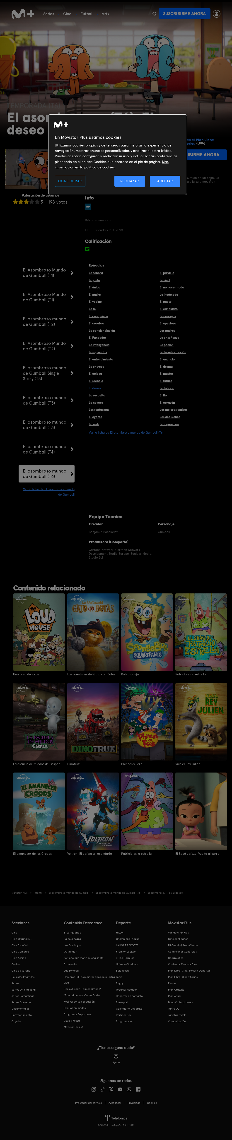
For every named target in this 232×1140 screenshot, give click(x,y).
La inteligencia (99, 345)
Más (105, 14)
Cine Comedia (20, 951)
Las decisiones (170, 417)
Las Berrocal (71, 970)
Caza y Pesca (72, 1020)
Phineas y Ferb (131, 764)
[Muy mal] (15, 201)
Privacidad (134, 1102)
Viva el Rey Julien (187, 764)
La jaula (94, 280)
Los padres (167, 330)
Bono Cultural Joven (180, 1002)
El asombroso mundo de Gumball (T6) (44, 473)
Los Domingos (72, 945)
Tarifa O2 (173, 1008)
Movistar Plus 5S (73, 1027)
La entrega (96, 366)
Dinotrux (73, 764)
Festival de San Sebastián (79, 1001)
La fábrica (167, 388)
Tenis (119, 977)
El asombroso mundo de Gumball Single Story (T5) (44, 373)
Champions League (128, 939)
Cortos (16, 964)
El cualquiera (98, 316)
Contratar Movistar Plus (182, 964)
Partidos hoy (123, 1015)
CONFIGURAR (70, 181)
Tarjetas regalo (177, 1015)
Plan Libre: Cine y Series (183, 977)
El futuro (166, 381)
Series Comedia (21, 1002)
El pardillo (167, 273)
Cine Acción (19, 958)
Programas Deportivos (77, 1014)
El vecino (95, 301)
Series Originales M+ (24, 989)
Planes (172, 983)
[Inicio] (23, 14)
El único (94, 287)
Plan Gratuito (176, 989)
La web (94, 424)
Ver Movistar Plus (178, 932)
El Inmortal (70, 964)
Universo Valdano (127, 964)
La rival (165, 280)
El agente (95, 417)
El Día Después (125, 958)
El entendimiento (101, 359)
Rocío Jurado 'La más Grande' (82, 989)
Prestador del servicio (88, 1102)
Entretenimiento (22, 1015)
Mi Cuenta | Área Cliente (183, 945)
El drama (166, 366)
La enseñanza (169, 337)
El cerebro (96, 323)
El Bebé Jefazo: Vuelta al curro (197, 853)
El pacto (166, 301)
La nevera (96, 402)
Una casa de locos (26, 674)
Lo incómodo (169, 294)
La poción (167, 345)
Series (48, 13)
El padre (95, 294)
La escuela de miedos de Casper (36, 764)
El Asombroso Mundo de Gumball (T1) (44, 272)
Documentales (20, 1008)
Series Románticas (23, 996)
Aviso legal (115, 1102)
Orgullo (16, 1021)
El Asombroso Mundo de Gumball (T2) (44, 346)
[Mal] (20, 201)
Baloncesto (123, 970)
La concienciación (102, 330)
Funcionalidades (178, 939)
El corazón (167, 402)
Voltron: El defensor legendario (89, 853)
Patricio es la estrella (190, 674)
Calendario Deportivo (129, 1008)
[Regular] (26, 201)
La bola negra (72, 939)
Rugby (119, 983)
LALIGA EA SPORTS (127, 945)
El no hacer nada (172, 287)
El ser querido (72, 932)
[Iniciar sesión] (216, 14)
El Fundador (97, 337)
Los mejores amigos (173, 409)
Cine (67, 13)
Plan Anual (174, 996)
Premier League (126, 951)
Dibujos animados (75, 1008)
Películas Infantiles (23, 977)
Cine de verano (21, 970)
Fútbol (86, 13)
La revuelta (97, 395)
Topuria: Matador (126, 989)
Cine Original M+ (22, 939)
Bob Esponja (130, 674)
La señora (96, 273)
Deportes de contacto (129, 996)
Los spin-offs (98, 352)
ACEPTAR (165, 181)
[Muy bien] (37, 201)
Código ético (176, 958)
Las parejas (168, 316)
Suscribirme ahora (184, 13)
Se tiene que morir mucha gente (84, 958)
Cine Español (20, 945)
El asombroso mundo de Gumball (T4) (44, 449)
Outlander (70, 951)
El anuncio (167, 359)
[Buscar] (154, 14)
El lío (163, 395)
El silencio (96, 381)
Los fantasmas (99, 409)
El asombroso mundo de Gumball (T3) (44, 400)
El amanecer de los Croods (32, 853)
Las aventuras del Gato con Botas (91, 674)
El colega (95, 373)
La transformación (173, 352)
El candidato (169, 309)
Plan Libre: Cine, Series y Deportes (189, 970)
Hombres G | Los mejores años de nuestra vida (89, 979)
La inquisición (169, 424)
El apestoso (168, 323)
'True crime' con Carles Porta (82, 995)
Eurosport (122, 1002)
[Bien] (31, 201)
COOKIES (152, 1102)
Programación (124, 1021)
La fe (92, 309)
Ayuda (116, 1062)
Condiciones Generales (182, 951)
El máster (166, 373)
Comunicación (177, 1021)
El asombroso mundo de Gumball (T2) (44, 321)
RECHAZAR (129, 181)
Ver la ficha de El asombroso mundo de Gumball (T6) (126, 432)
